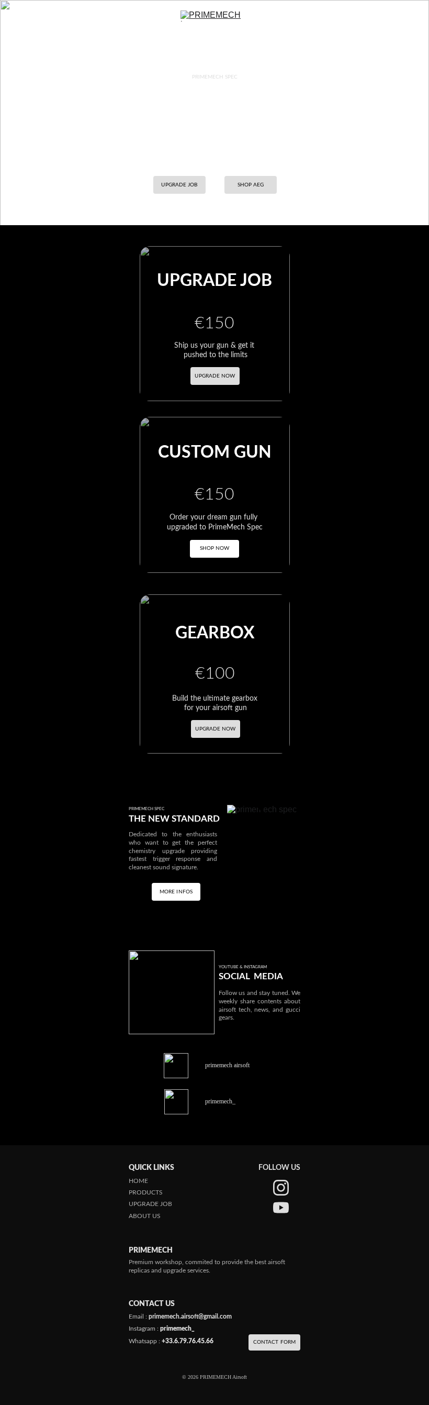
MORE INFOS (176, 891)
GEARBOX (214, 633)
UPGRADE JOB (179, 184)
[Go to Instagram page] (281, 1188)
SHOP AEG (251, 184)
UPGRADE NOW (215, 729)
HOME (138, 1181)
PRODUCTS (146, 1192)
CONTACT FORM (274, 1342)
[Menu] (23, 16)
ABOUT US (145, 1216)
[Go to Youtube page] (281, 1207)
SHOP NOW (215, 548)
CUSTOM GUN (215, 452)
